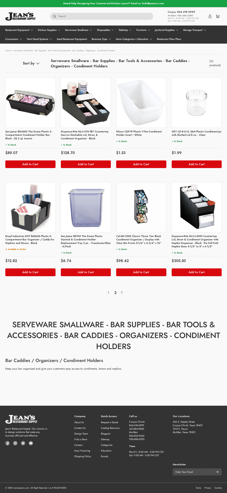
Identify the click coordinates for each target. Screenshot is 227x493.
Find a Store (80, 439)
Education (106, 450)
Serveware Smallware (76, 30)
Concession (11, 39)
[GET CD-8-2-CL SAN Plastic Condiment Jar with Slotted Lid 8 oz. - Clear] (197, 103)
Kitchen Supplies (47, 30)
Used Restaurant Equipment (72, 39)
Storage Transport (193, 30)
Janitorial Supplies (165, 30)
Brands (104, 456)
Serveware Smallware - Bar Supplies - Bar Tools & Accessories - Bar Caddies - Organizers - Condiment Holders (64, 50)
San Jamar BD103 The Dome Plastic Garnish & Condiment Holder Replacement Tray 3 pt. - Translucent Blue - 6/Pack (86, 241)
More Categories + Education (132, 39)
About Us (79, 422)
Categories (106, 445)
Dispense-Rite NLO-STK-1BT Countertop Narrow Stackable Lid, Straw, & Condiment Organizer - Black (85, 135)
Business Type (99, 39)
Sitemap (105, 439)
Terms (198, 487)
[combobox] (101, 16)
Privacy (207, 487)
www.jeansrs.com (21, 487)
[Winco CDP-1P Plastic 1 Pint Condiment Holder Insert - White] (141, 103)
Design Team (81, 433)
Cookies (218, 487)
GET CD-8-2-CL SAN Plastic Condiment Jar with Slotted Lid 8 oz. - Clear (197, 133)
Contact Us (80, 428)
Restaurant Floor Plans (169, 39)
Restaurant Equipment (17, 30)
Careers (78, 445)
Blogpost (105, 433)
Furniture (141, 30)
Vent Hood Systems (37, 39)
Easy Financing (82, 450)
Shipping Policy (82, 456)
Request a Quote (109, 422)
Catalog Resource (110, 428)
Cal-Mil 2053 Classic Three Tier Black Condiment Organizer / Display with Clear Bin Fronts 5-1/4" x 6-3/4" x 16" (138, 239)
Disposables (103, 30)
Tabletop (123, 30)
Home (8, 50)
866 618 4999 (186, 12)
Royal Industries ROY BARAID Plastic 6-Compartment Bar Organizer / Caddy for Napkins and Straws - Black (29, 239)
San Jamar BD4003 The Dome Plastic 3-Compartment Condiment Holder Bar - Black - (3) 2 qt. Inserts (28, 135)
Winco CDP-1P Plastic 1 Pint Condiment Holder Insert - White (139, 133)
